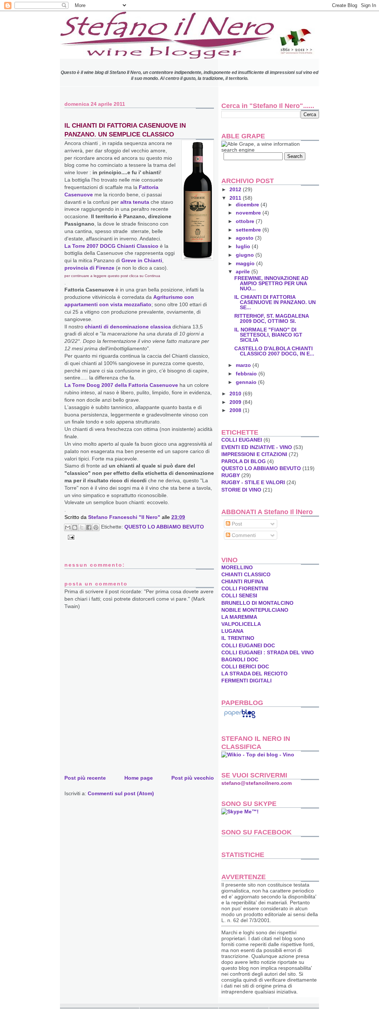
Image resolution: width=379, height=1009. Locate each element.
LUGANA (232, 631)
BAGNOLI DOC (239, 659)
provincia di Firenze (89, 268)
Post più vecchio (192, 778)
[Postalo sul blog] (74, 527)
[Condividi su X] (81, 527)
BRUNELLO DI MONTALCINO (257, 603)
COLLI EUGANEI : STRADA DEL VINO (267, 652)
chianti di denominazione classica (128, 327)
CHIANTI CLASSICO (246, 574)
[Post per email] (69, 537)
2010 (236, 393)
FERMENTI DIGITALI (246, 681)
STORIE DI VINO (241, 490)
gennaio (247, 382)
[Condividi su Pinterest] (96, 527)
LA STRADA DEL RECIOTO (254, 673)
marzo (244, 365)
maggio (246, 263)
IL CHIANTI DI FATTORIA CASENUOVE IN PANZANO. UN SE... (275, 302)
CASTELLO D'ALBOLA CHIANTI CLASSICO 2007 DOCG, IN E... (274, 351)
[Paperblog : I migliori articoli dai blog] (239, 718)
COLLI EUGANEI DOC (248, 645)
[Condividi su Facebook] (89, 527)
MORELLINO (237, 567)
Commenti (243, 535)
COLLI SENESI (239, 595)
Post (236, 524)
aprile (243, 271)
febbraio (247, 374)
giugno (245, 255)
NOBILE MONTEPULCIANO (254, 610)
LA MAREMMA (239, 617)
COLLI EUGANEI (241, 440)
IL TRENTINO (237, 638)
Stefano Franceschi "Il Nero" (125, 517)
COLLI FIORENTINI (244, 588)
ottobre (246, 221)
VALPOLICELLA (241, 624)
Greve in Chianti (141, 260)
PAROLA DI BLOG (243, 461)
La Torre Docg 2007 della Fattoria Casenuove (121, 385)
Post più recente (85, 778)
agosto (245, 238)
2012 (236, 189)
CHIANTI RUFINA (242, 581)
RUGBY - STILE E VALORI (253, 482)
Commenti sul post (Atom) (121, 793)
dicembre (248, 204)
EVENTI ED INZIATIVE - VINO (256, 447)
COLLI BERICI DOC (245, 666)
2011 (236, 198)
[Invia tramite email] (67, 527)
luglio (244, 246)
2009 (236, 402)
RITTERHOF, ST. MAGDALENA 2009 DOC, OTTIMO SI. (271, 318)
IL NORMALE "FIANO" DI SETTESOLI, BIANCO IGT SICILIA (268, 335)
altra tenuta (134, 202)
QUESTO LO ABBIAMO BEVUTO (164, 527)
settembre (249, 230)
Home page (138, 778)
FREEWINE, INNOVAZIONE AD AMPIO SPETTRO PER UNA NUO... (271, 283)
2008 (236, 410)
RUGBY (230, 475)
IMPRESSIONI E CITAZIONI (254, 454)
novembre (249, 213)
